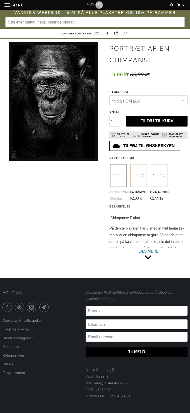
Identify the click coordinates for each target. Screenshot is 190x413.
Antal (114, 112)
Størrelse (119, 92)
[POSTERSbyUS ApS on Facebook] (8, 307)
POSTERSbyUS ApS (114, 396)
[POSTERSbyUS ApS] (95, 5)
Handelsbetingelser (17, 338)
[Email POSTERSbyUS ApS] (45, 307)
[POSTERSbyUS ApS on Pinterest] (20, 307)
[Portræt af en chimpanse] (53, 101)
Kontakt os (10, 347)
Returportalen (13, 355)
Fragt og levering (15, 329)
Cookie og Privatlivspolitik (22, 320)
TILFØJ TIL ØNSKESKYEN (149, 145)
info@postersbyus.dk (110, 383)
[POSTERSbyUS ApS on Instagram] (32, 307)
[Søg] (171, 5)
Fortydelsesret (13, 373)
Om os (7, 364)
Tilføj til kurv (157, 121)
